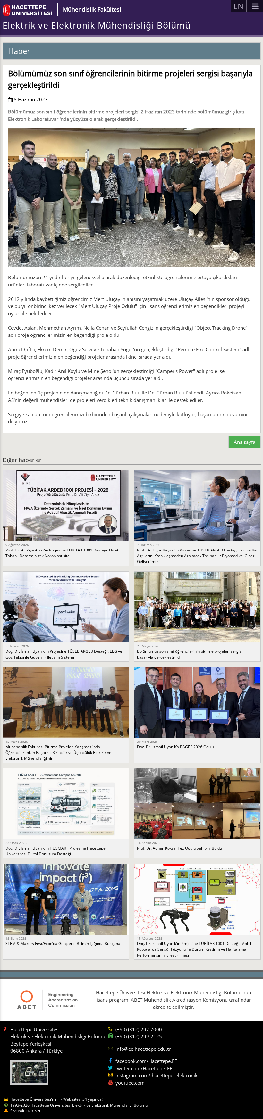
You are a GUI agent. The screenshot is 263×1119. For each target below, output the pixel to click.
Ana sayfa (244, 442)
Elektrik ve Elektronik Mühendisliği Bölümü (97, 25)
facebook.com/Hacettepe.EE (146, 1061)
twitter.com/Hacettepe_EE (143, 1068)
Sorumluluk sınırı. (25, 1111)
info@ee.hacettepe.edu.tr (143, 1049)
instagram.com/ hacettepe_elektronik (156, 1075)
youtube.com (130, 1083)
